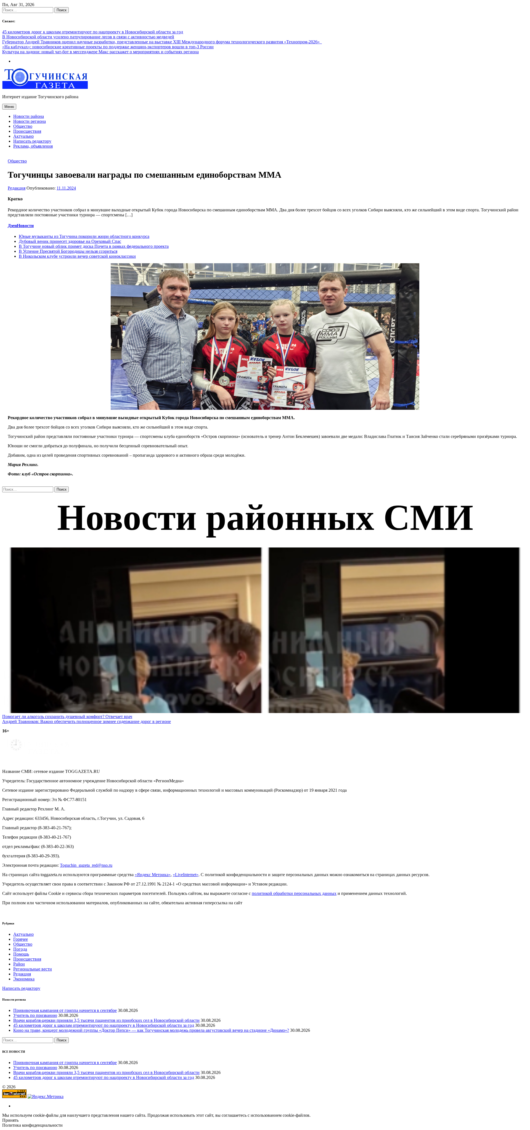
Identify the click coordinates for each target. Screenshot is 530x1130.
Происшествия (27, 131)
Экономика (24, 979)
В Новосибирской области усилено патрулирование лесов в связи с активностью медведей (88, 36)
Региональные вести (32, 969)
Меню (9, 107)
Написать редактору (32, 141)
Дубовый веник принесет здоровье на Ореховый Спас (70, 241)
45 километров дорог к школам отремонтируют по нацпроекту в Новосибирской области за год (92, 32)
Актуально (23, 136)
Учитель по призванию (35, 1015)
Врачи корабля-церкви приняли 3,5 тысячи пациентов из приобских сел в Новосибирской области (106, 1020)
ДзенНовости (21, 225)
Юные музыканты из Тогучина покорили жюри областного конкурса (84, 236)
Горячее (20, 939)
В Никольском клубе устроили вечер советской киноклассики (77, 256)
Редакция (16, 188)
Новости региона (29, 121)
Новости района (28, 116)
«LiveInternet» (185, 874)
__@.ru (86, 865)
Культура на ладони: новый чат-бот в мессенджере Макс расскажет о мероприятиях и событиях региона (100, 51)
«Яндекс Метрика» (153, 874)
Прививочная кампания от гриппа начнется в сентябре (65, 1010)
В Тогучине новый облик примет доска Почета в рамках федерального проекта (94, 246)
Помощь (21, 954)
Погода (20, 949)
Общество (22, 126)
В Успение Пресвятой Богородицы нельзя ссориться (68, 251)
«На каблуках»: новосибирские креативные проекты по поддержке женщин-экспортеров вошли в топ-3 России (108, 46)
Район (19, 964)
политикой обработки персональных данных (294, 893)
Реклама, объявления (33, 146)
